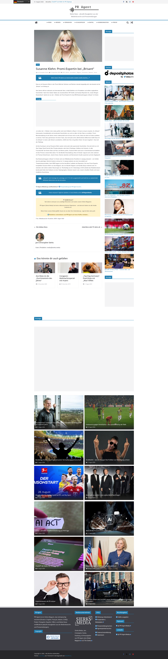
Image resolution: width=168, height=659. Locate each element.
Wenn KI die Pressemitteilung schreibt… (99, 531)
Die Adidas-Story (41, 227)
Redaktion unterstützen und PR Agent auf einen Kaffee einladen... (69, 214)
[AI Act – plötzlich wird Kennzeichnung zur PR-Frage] (58, 518)
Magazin (79, 72)
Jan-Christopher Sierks (42, 72)
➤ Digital (91, 22)
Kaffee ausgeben (123, 617)
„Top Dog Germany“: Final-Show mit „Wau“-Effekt (91, 278)
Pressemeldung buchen (104, 626)
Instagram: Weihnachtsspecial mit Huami (67, 278)
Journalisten (73, 72)
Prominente (85, 72)
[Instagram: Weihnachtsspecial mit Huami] (68, 264)
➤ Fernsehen (67, 22)
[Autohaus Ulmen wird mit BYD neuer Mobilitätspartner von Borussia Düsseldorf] (109, 589)
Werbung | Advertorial (104, 617)
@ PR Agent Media (124, 626)
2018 (63, 72)
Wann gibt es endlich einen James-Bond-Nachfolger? (103, 495)
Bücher (67, 72)
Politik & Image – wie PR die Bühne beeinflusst (101, 566)
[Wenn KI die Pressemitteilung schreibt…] (109, 518)
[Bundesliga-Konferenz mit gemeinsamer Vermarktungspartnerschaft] (58, 448)
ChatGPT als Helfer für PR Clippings (47, 566)
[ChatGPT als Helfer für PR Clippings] (58, 554)
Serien (95, 72)
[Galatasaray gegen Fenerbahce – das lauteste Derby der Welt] (109, 412)
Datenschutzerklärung (104, 632)
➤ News (49, 22)
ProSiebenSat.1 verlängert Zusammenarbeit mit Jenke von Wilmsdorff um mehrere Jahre (59, 423)
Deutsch (20, 2)
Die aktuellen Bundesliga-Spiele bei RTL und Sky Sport (53, 495)
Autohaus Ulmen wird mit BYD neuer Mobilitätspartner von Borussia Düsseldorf (108, 600)
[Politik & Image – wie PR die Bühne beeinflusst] (109, 554)
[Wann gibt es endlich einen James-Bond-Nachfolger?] (109, 483)
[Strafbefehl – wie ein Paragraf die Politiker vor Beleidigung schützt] (109, 448)
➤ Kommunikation (102, 22)
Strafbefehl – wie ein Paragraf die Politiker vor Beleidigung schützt (108, 460)
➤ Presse (114, 22)
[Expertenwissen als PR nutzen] (58, 589)
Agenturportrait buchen (104, 628)
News (38, 64)
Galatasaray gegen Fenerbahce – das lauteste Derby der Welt (106, 424)
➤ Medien (57, 22)
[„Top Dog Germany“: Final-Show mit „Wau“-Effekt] (91, 264)
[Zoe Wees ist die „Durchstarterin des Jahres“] (44, 264)
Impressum (100, 635)
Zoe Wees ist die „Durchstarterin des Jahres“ (44, 278)
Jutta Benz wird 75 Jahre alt (91, 227)
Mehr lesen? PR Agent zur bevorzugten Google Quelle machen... (70, 78)
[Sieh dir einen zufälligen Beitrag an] (132, 22)
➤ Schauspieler (80, 22)
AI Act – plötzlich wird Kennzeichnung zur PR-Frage (52, 531)
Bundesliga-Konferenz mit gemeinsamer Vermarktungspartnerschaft (58, 460)
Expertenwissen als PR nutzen (45, 601)
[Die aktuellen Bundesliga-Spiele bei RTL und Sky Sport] (58, 483)
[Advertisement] (68, 114)
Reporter (91, 72)
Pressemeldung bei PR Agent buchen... (71, 186)
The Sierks (87, 640)
